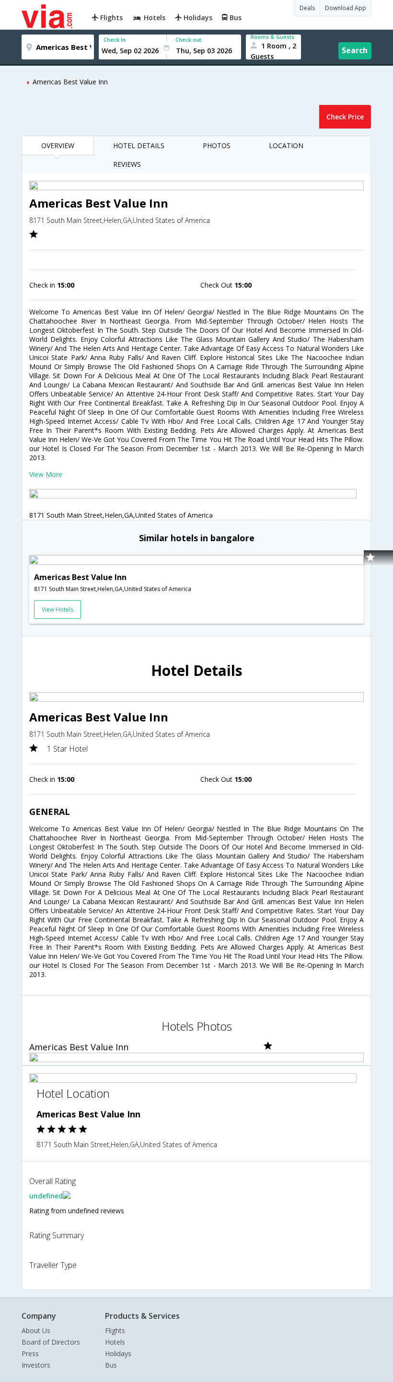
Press (30, 1353)
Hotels (115, 1342)
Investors (36, 1365)
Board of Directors (51, 1342)
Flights (115, 1330)
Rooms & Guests (272, 36)
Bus (111, 1365)
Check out (188, 39)
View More (45, 474)
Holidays (118, 1353)
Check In (115, 39)
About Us (36, 1330)
